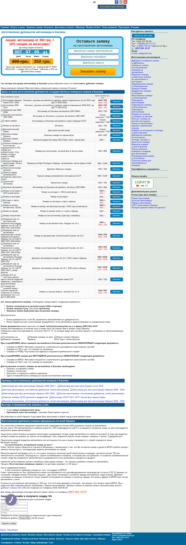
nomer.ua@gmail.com (142, 53)
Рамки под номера (141, 198)
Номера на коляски (141, 114)
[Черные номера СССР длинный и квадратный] (25, 397)
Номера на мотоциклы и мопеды (147, 130)
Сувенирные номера (141, 105)
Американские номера (142, 84)
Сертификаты (7, 543)
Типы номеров (109, 27)
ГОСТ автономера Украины (145, 205)
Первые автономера (141, 203)
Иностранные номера (142, 95)
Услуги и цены (17, 27)
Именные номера (140, 74)
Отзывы (135, 27)
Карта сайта (117, 540)
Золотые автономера (142, 200)
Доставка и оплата (64, 27)
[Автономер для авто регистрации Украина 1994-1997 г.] (29, 386)
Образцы (80, 27)
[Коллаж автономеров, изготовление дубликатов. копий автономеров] (35, 390)
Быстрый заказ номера (112, 6)
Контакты (49, 27)
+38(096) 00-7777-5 (146, 43)
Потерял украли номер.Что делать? (149, 207)
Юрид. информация (39, 543)
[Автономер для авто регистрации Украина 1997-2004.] (28, 393)
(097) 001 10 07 (116, 13)
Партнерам (123, 27)
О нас (51, 543)
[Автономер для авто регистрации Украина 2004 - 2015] (97, 390)
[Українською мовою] (94, 3)
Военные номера (140, 144)
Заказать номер (34, 27)
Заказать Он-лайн (143, 35)
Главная (5, 27)
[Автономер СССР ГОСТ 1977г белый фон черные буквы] (77, 397)
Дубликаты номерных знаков (145, 60)
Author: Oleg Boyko (9, 530)
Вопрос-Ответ (93, 27)
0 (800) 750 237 (144, 46)
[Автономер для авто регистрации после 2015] (80, 386)
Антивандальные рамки (143, 156)
